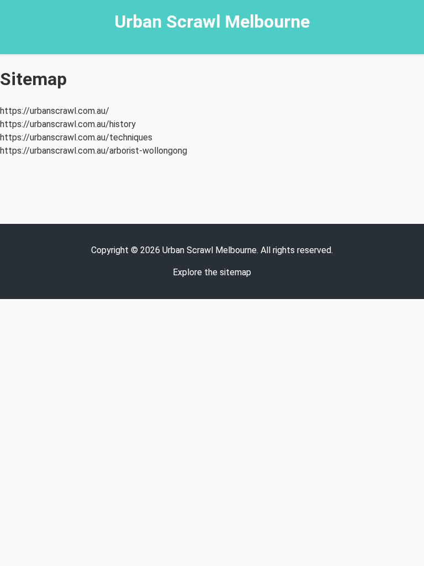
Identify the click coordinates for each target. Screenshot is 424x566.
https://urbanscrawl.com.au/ (54, 111)
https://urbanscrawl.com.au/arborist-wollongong (93, 150)
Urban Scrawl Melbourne (212, 21)
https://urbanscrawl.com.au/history (68, 124)
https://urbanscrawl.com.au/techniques (76, 137)
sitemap (235, 272)
